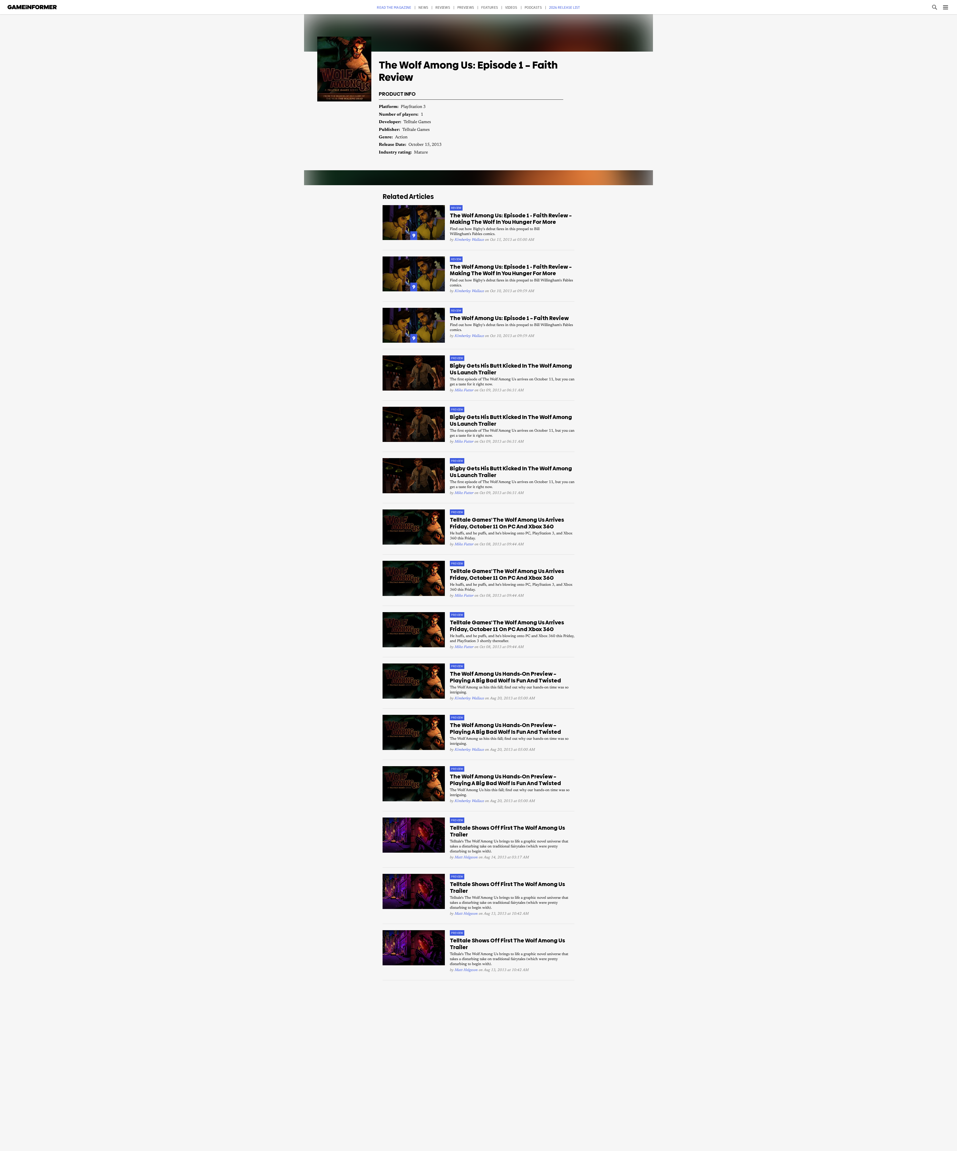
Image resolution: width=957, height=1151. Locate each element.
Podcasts (533, 7)
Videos (511, 7)
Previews (465, 7)
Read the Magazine (394, 7)
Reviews (442, 7)
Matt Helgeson (466, 857)
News (423, 7)
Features (489, 7)
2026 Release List (564, 7)
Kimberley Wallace (469, 240)
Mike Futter (464, 390)
